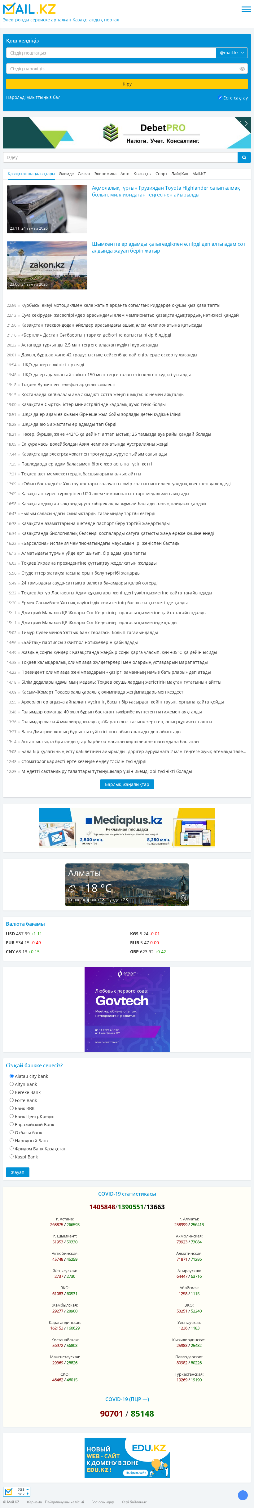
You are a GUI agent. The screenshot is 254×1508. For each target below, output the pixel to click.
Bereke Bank (28, 1092)
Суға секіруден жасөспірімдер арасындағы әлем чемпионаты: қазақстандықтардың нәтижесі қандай (123, 315)
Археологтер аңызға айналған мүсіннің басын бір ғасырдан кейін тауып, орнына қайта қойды (115, 702)
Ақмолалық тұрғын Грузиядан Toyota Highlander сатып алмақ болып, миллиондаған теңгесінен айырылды (166, 191)
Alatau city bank (31, 1076)
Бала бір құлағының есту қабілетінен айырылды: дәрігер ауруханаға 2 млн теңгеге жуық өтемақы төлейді (127, 751)
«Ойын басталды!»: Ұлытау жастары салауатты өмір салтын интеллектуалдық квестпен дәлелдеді (119, 484)
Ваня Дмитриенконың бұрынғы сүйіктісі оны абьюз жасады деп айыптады (94, 731)
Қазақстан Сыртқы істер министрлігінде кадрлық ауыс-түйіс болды (86, 404)
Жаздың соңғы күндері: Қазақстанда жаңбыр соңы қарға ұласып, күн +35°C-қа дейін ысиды (112, 652)
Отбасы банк (28, 1132)
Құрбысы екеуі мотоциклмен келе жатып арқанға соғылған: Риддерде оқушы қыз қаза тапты (114, 305)
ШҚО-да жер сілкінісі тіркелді (45, 365)
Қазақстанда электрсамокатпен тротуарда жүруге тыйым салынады (87, 454)
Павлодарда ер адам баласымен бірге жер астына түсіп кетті (79, 464)
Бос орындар (102, 1502)
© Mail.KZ (11, 1502)
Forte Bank (26, 1100)
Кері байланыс (134, 1502)
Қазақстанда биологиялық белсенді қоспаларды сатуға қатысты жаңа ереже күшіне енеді (110, 533)
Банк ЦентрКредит (35, 1116)
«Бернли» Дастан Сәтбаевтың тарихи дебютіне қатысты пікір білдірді (89, 335)
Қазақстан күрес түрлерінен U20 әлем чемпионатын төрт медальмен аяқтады (98, 493)
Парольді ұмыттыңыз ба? (33, 97)
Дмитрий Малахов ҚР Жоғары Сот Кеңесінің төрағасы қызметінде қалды (92, 622)
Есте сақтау (235, 98)
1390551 (131, 1206)
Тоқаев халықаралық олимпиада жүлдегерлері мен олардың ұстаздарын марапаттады (107, 662)
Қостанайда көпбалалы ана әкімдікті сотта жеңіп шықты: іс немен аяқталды (96, 394)
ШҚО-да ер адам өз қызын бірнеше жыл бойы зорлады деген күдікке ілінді (94, 414)
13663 (155, 1206)
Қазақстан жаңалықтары (31, 173)
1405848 (102, 1206)
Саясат (84, 173)
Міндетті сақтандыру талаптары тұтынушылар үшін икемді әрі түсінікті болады (99, 771)
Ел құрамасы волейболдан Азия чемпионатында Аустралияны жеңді (88, 444)
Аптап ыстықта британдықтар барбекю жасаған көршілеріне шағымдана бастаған (103, 741)
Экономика (105, 173)
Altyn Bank (26, 1084)
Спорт (161, 173)
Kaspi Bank (26, 1157)
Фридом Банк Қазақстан (41, 1149)
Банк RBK (25, 1108)
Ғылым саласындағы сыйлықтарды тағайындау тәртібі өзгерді (81, 513)
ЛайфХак (179, 173)
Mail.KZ (199, 173)
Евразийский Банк (34, 1124)
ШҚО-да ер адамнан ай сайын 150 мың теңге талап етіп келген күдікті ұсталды (99, 374)
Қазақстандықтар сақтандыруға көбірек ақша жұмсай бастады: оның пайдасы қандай (106, 503)
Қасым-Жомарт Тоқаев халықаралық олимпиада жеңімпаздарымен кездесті (96, 692)
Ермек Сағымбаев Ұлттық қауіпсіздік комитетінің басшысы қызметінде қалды (97, 603)
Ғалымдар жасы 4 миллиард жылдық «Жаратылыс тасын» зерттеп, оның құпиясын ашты (109, 722)
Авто (124, 173)
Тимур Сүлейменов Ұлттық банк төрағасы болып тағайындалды (82, 632)
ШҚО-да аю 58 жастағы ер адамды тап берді (61, 424)
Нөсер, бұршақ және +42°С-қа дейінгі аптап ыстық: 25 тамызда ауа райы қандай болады (109, 434)
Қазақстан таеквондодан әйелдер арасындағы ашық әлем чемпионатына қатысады (104, 325)
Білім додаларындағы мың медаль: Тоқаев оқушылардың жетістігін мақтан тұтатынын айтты (114, 682)
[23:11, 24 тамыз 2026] (47, 208)
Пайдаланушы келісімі (64, 1502)
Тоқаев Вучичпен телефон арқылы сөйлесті (61, 384)
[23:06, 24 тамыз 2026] (47, 265)
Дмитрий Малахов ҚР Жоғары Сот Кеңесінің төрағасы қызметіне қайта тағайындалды (107, 612)
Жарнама (34, 1502)
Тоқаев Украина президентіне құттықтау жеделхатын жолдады (82, 563)
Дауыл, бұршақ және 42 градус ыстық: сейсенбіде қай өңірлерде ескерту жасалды (102, 355)
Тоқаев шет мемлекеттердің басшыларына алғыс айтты (74, 474)
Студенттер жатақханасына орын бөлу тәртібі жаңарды (74, 573)
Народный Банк (32, 1141)
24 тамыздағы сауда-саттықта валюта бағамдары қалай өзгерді (82, 583)
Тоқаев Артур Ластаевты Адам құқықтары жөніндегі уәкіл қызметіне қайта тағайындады (109, 593)
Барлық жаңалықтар (127, 784)
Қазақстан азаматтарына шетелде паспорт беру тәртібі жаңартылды (88, 523)
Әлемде (66, 173)
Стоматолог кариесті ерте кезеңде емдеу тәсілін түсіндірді (77, 761)
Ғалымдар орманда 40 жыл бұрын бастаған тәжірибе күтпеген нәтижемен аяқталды (104, 712)
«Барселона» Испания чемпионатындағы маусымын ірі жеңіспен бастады (94, 543)
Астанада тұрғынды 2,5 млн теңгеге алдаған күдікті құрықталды (82, 345)
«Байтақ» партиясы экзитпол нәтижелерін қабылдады (72, 642)
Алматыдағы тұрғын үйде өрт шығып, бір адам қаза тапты (76, 553)
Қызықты (142, 173)
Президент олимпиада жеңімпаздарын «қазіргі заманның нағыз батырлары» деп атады (109, 672)
